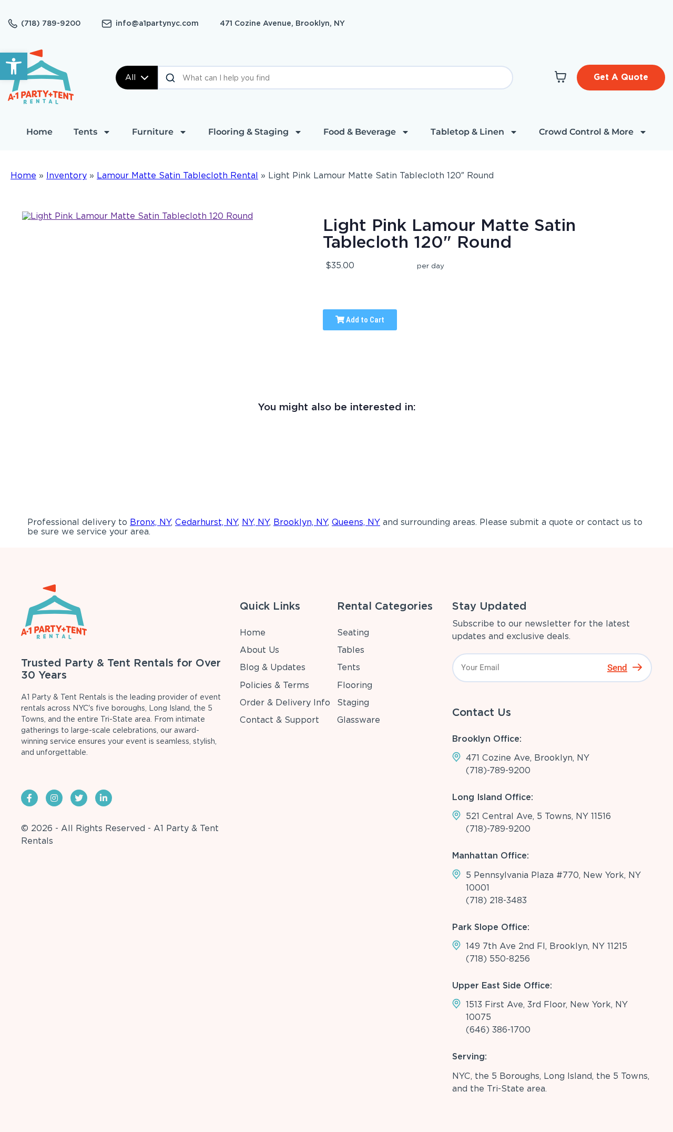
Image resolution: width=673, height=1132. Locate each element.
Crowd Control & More (586, 132)
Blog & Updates (272, 667)
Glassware (358, 720)
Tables (350, 650)
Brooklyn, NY (300, 522)
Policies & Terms (274, 685)
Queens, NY (356, 522)
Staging (353, 703)
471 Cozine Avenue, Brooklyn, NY (282, 23)
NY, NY (255, 522)
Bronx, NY (150, 522)
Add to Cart (364, 320)
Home (39, 132)
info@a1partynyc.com (157, 23)
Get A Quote (621, 77)
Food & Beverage (359, 132)
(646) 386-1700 (498, 1030)
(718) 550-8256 (498, 959)
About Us (259, 650)
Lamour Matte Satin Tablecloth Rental (177, 175)
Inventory (66, 175)
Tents (85, 132)
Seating (353, 633)
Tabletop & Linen (467, 132)
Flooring (354, 685)
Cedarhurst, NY (206, 522)
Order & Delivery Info (285, 703)
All (130, 77)
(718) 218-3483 (496, 900)
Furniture (153, 132)
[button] (13, 66)
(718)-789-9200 (498, 770)
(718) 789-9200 (50, 23)
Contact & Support (279, 720)
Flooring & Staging (248, 132)
